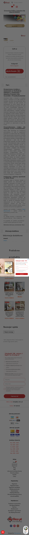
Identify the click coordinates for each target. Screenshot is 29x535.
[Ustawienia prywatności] (3, 532)
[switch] (25, 533)
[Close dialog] (28, 259)
